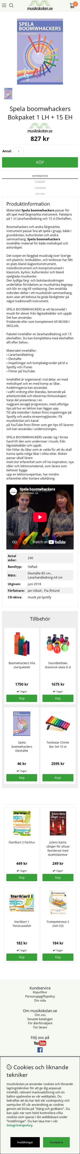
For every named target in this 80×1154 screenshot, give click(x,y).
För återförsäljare (40, 1023)
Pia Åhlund (51, 590)
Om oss (40, 1015)
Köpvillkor (40, 992)
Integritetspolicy (20, 1125)
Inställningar (25, 1142)
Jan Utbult (35, 590)
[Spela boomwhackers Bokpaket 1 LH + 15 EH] (40, 83)
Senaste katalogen (40, 1019)
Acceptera (56, 1142)
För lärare (40, 1027)
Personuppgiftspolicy (40, 996)
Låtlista (40, 193)
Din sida (40, 1000)
